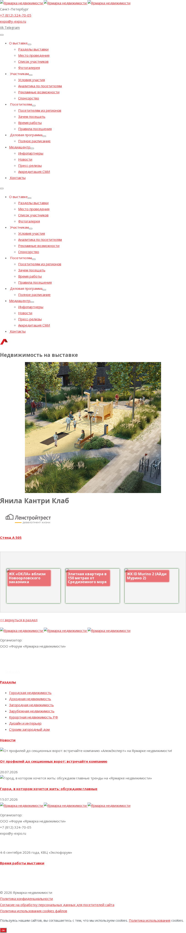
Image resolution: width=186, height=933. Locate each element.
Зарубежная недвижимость (31, 711)
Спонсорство (28, 98)
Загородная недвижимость (31, 705)
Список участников (33, 61)
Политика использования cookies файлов (33, 911)
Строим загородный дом (29, 729)
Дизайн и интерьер (25, 723)
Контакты (17, 177)
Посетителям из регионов (39, 110)
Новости (25, 159)
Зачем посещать (31, 116)
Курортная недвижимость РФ (33, 717)
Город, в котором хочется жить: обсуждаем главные (48, 788)
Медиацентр (19, 147)
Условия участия (31, 79)
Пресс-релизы (30, 165)
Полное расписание (34, 141)
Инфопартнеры (30, 153)
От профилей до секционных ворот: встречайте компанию (53, 761)
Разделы (8, 682)
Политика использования (149, 920)
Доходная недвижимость (30, 698)
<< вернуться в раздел (18, 620)
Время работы (30, 122)
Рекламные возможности (38, 92)
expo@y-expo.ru (13, 21)
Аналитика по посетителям (40, 86)
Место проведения (33, 55)
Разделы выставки (33, 49)
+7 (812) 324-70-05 (15, 15)
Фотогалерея (29, 67)
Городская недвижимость (30, 692)
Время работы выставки (22, 863)
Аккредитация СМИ (34, 171)
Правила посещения (35, 128)
